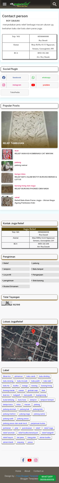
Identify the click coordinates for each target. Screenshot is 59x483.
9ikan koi (7, 376)
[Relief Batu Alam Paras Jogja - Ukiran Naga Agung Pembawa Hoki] (7, 201)
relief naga (48, 428)
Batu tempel (38, 269)
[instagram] (36, 459)
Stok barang (38, 280)
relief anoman (9, 433)
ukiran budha (45, 437)
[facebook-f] (23, 459)
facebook (17, 77)
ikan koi (6, 395)
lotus (18, 404)
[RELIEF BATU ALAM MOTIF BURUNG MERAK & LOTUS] (7, 178)
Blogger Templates (29, 478)
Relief (6, 263)
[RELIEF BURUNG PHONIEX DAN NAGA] (7, 189)
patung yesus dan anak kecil (15, 423)
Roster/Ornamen (11, 286)
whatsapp (46, 77)
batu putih (35, 381)
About (27, 471)
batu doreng (8, 381)
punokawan (27, 428)
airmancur (18, 376)
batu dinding (44, 376)
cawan (21, 390)
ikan (43, 390)
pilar (16, 428)
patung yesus (23, 419)
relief (38, 428)
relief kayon (8, 437)
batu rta (6, 386)
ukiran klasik (8, 442)
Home (18, 471)
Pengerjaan (38, 275)
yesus (30, 442)
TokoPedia (14, 92)
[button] (54, 4)
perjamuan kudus (38, 423)
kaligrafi (16, 395)
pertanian (7, 428)
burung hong (46, 386)
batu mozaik (22, 381)
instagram (17, 85)
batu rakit (47, 381)
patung (36, 263)
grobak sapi (33, 390)
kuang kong (41, 395)
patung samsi (39, 414)
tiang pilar (32, 437)
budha (15, 386)
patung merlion (9, 414)
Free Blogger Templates (27, 476)
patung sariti (8, 419)
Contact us (39, 471)
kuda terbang (8, 400)
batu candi (30, 376)
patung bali (24, 409)
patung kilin (38, 409)
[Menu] (4, 4)
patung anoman (9, 409)
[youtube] (29, 459)
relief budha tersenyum (28, 433)
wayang (20, 442)
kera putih (28, 395)
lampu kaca (8, 404)
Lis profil (7, 275)
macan (27, 404)
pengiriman (9, 280)
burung (34, 386)
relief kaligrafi (48, 433)
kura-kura (22, 400)
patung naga (24, 414)
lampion (7, 269)
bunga (25, 386)
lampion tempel (47, 400)
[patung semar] (7, 166)
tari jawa (20, 437)
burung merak (9, 390)
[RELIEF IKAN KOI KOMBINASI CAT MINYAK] (7, 154)
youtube (46, 85)
